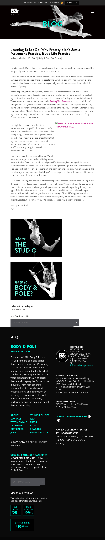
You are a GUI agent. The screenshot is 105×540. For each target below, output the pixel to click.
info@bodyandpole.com (81, 365)
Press (33, 422)
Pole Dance (55, 58)
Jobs (13, 432)
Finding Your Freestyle (60, 101)
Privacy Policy (39, 432)
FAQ (32, 418)
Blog (33, 425)
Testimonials (18, 422)
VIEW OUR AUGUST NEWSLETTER (28, 455)
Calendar (16, 425)
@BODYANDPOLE (17, 309)
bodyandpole (19, 58)
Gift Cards (17, 428)
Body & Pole (43, 58)
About (14, 415)
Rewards (35, 428)
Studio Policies (39, 415)
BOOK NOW (71, 3)
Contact (15, 418)
